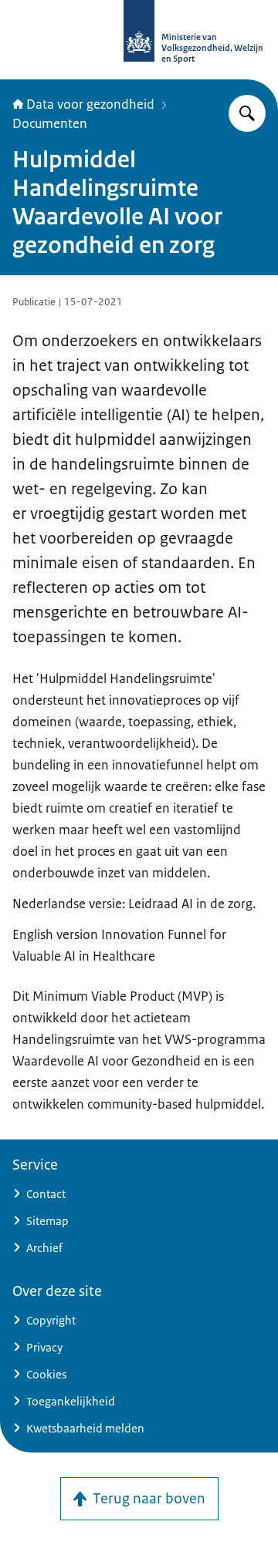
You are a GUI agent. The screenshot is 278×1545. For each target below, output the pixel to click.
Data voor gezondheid (90, 104)
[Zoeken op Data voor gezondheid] (247, 113)
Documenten (49, 123)
